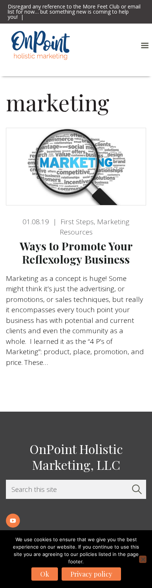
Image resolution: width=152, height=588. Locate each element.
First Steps (77, 221)
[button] (145, 45)
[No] (142, 559)
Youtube (13, 521)
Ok (44, 574)
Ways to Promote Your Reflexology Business (76, 253)
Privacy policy (91, 574)
